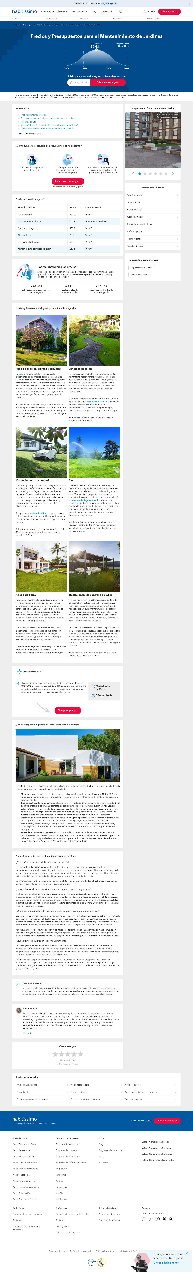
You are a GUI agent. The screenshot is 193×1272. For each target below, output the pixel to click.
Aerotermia (84, 18)
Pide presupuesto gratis (108, 82)
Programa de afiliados (109, 1220)
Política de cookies (105, 1251)
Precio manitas (78, 1092)
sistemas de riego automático (86, 500)
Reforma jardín (134, 232)
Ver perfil (27, 1034)
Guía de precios (79, 12)
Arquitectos (61, 1199)
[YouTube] (164, 1219)
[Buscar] (120, 11)
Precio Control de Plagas (24, 1199)
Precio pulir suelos (133, 1099)
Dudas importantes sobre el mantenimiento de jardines (47, 129)
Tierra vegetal (134, 239)
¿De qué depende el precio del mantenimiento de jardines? (49, 125)
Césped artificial (135, 217)
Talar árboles (133, 202)
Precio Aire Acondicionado (25, 1169)
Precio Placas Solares (22, 1175)
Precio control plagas (27, 1085)
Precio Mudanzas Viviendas (25, 1157)
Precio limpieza (24, 1092)
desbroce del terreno (97, 402)
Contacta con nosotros (152, 1213)
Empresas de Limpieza (66, 1150)
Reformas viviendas (154, 18)
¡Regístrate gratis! (108, 4)
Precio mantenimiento (59, 25)
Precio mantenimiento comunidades (34, 1099)
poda (21, 374)
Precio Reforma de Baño (24, 1144)
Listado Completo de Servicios (156, 1148)
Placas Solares (118, 18)
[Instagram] (144, 1219)
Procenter (103, 1163)
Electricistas (61, 1187)
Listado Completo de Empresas (157, 1154)
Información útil (28, 122)
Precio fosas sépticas (80, 1085)
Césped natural (134, 210)
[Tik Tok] (171, 1219)
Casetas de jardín (135, 246)
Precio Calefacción (21, 1193)
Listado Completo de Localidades (158, 1160)
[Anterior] (133, 174)
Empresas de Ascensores (67, 1144)
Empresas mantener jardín (141, 268)
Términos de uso (57, 1251)
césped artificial (39, 513)
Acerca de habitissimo (109, 1214)
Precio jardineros (75, 25)
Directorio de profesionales (54, 12)
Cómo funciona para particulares (28, 1214)
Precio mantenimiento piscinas (85, 1099)
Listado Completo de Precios (155, 1142)
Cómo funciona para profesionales (72, 1214)
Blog (94, 12)
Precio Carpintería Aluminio (25, 1187)
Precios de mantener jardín (33, 115)
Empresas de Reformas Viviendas (71, 1163)
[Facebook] (150, 1219)
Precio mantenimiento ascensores (140, 1092)
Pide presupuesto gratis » (167, 117)
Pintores (59, 1181)
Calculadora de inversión (68, 1233)
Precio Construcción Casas (25, 1163)
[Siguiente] (172, 174)
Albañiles (60, 1193)
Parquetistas (61, 1169)
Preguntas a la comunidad (111, 1150)
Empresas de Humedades (68, 1157)
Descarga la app (63, 1227)
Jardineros (61, 1175)
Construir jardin (134, 195)
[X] (157, 1219)
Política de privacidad (80, 1251)
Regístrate (17, 1220)
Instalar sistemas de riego (139, 224)
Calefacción (16, 18)
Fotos (101, 1157)
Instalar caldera (51, 18)
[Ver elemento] (139, 173)
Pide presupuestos (169, 12)
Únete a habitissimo (166, 1262)
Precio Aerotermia (21, 1150)
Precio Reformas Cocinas (24, 1181)
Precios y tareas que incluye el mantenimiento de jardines (48, 118)
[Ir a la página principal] (24, 11)
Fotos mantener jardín (140, 274)
